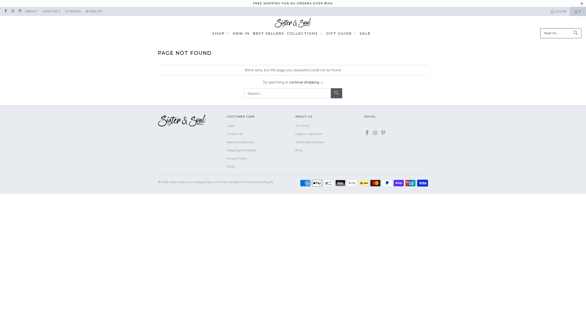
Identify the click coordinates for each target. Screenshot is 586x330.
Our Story (302, 125)
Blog (298, 150)
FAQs (231, 166)
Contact (52, 11)
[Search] (575, 33)
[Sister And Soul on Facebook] (5, 11)
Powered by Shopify (258, 182)
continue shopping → (306, 82)
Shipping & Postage (241, 150)
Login (561, 11)
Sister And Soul (180, 182)
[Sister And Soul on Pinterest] (20, 11)
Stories (73, 11)
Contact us (235, 134)
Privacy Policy (237, 158)
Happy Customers (308, 134)
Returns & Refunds (240, 142)
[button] (221, 33)
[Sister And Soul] (293, 23)
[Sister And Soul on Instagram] (12, 11)
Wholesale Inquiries (309, 142)
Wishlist (94, 11)
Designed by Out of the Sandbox (217, 182)
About (31, 11)
